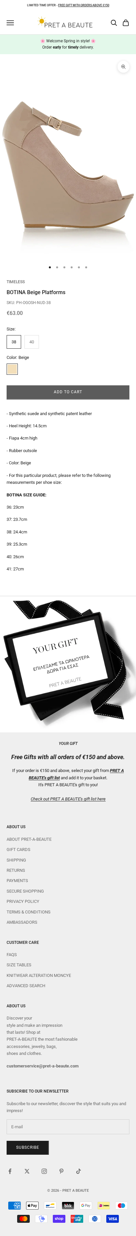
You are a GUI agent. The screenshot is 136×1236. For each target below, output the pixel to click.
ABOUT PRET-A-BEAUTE (29, 839)
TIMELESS (16, 282)
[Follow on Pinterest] (61, 1171)
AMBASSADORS (22, 922)
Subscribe (27, 1147)
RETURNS (16, 870)
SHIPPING (16, 860)
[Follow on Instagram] (44, 1171)
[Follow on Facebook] (10, 1171)
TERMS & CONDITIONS (29, 911)
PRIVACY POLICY (23, 901)
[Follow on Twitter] (27, 1171)
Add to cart (68, 392)
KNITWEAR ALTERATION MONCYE (39, 975)
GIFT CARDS (18, 849)
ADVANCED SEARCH (26, 985)
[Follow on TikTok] (78, 1171)
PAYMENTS (17, 880)
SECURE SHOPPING (25, 891)
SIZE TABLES (19, 964)
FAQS (12, 954)
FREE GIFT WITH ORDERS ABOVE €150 (83, 5)
